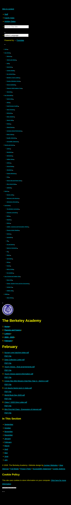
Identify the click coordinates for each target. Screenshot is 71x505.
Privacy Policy (25, 469)
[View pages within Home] (7, 49)
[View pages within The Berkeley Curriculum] (19, 209)
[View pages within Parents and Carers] (14, 145)
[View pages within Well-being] (12, 113)
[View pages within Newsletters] (12, 152)
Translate (20, 40)
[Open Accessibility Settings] (4, 44)
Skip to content (8, 9)
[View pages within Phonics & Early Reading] (19, 230)
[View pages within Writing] (10, 223)
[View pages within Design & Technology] (17, 248)
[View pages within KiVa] (9, 177)
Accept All (4, 487)
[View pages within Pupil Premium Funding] (18, 106)
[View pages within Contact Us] (12, 287)
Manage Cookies (9, 487)
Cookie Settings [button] (59, 469)
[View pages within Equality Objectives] (16, 138)
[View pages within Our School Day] (14, 74)
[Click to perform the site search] (4, 32)
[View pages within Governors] (12, 67)
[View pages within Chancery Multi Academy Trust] (22, 88)
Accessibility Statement (42, 469)
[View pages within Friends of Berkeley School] (20, 81)
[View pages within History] (10, 255)
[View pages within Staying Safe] (13, 120)
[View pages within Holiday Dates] (13, 159)
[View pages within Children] (8, 294)
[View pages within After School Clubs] (16, 184)
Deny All (14, 487)
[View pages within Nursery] (8, 191)
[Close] (2, 491)
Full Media (14, 469)
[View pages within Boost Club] (12, 280)
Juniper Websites (50, 465)
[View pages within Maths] (10, 216)
